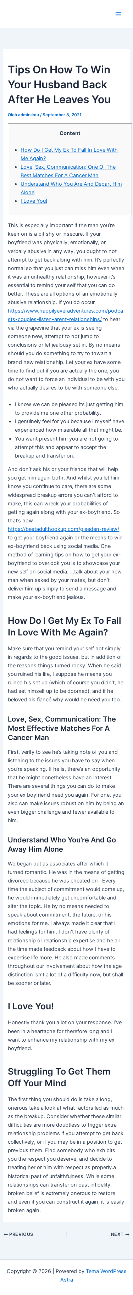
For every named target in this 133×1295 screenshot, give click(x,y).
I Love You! (34, 201)
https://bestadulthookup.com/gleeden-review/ (63, 529)
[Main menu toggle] (118, 14)
